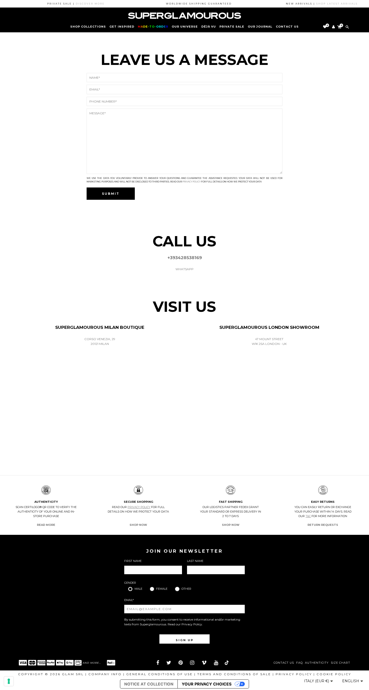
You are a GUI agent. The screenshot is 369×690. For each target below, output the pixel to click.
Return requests (323, 525)
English (351, 681)
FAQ (299, 662)
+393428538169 (184, 257)
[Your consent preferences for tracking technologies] (9, 681)
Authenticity (317, 662)
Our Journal (260, 26)
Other (186, 588)
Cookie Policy (334, 674)
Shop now (138, 525)
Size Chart (340, 662)
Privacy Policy (191, 181)
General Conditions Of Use (159, 674)
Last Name (195, 561)
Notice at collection (148, 683)
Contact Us (284, 662)
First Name (133, 561)
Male (138, 588)
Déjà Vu (208, 26)
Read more (46, 525)
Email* (129, 600)
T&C (308, 516)
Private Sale (231, 26)
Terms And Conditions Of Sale (234, 674)
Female (161, 588)
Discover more (83, 3)
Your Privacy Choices (206, 683)
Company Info (105, 674)
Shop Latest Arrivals (330, 3)
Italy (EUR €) (317, 681)
